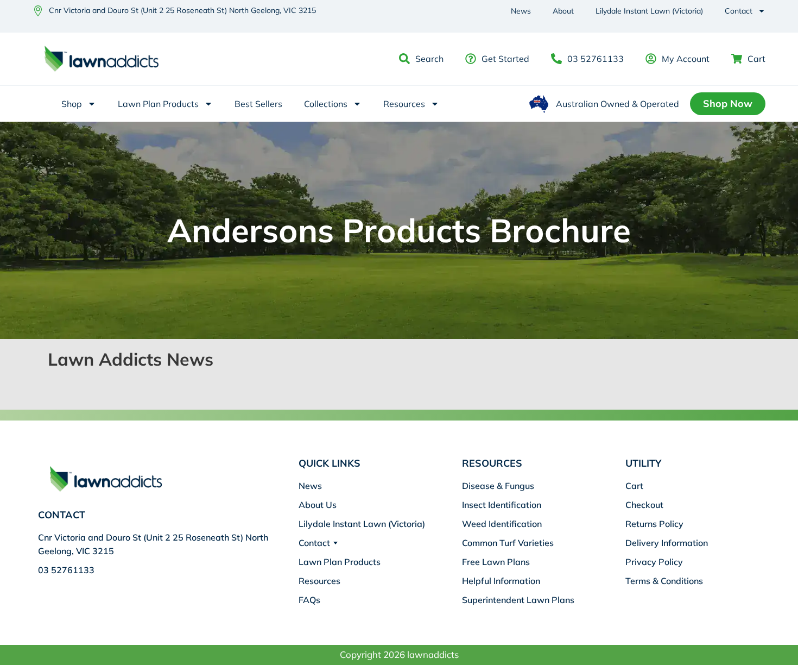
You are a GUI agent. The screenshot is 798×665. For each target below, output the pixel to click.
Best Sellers (258, 103)
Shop (71, 103)
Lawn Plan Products (158, 103)
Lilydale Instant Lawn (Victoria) (649, 11)
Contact (738, 11)
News (521, 11)
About (563, 11)
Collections (325, 103)
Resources (404, 103)
